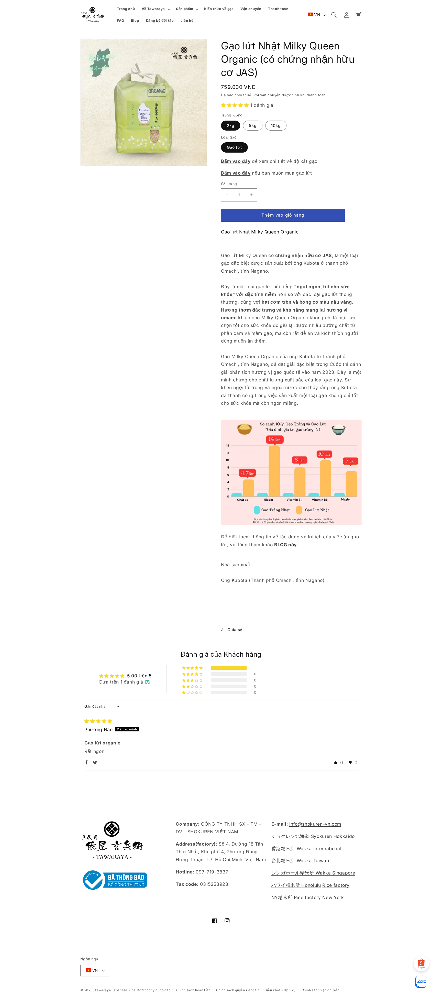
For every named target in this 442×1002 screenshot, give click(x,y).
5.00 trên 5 (139, 675)
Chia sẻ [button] (234, 629)
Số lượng (229, 184)
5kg (252, 125)
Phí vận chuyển (267, 95)
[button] (155, 9)
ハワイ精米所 (286, 885)
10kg (276, 125)
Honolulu (311, 885)
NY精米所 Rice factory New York (307, 897)
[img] (98, 721)
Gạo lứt (234, 147)
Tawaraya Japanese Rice (115, 990)
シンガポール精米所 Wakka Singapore (313, 873)
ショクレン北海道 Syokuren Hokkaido (313, 836)
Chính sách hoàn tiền (193, 990)
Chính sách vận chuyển (320, 990)
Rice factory (335, 885)
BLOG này (285, 544)
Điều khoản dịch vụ (280, 990)
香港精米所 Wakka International (306, 848)
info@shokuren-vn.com (315, 824)
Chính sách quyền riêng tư (237, 990)
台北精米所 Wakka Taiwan (300, 860)
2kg (230, 125)
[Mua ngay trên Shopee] (421, 963)
